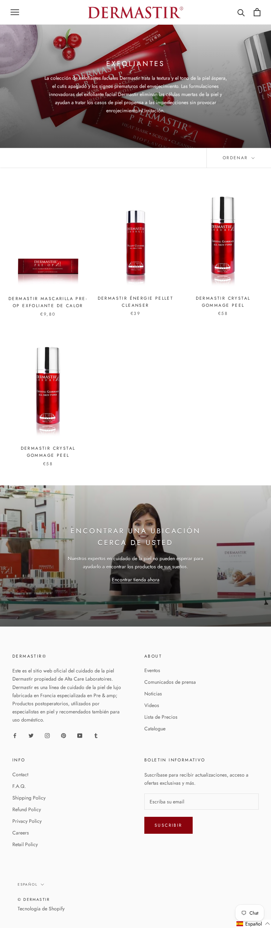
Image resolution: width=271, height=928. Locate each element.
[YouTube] (79, 735)
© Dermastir (34, 899)
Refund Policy (26, 809)
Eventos (152, 670)
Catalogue (154, 728)
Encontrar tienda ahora (135, 579)
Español (28, 884)
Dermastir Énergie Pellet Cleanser (136, 302)
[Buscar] (241, 12)
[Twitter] (31, 735)
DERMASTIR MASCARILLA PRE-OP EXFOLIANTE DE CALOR (48, 302)
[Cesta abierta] (257, 12)
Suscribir (168, 825)
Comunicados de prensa (170, 681)
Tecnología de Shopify (41, 908)
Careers (20, 832)
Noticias (153, 693)
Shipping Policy (29, 797)
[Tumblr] (96, 735)
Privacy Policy (27, 821)
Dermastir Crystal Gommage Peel (223, 302)
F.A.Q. (19, 786)
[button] (253, 924)
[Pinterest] (63, 735)
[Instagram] (47, 735)
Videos (151, 705)
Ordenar (236, 158)
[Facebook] (14, 735)
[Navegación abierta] (15, 12)
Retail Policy (25, 844)
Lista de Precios (160, 716)
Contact (20, 774)
